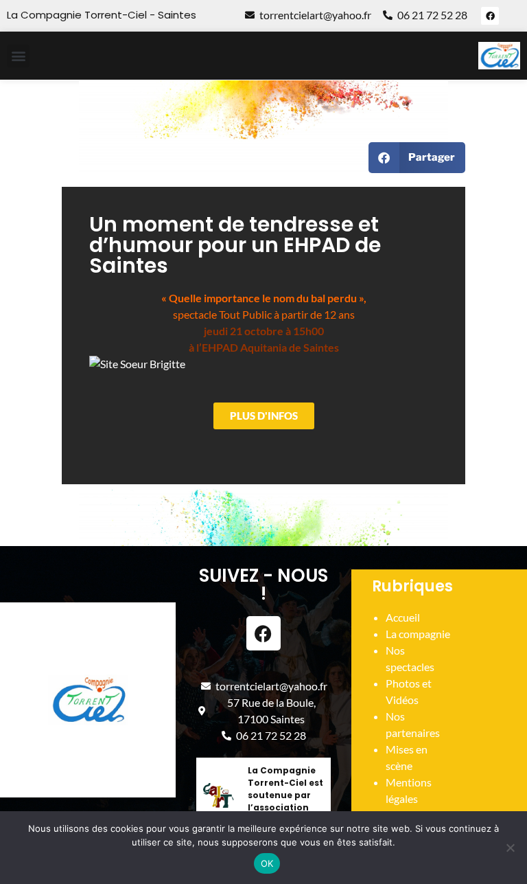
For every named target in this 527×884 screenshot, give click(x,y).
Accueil (403, 617)
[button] (18, 56)
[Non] (510, 847)
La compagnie (418, 633)
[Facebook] (490, 16)
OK (267, 863)
